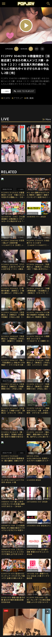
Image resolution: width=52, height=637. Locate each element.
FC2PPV (6, 98)
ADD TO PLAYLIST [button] (25, 91)
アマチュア (18, 98)
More (48, 119)
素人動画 (30, 98)
